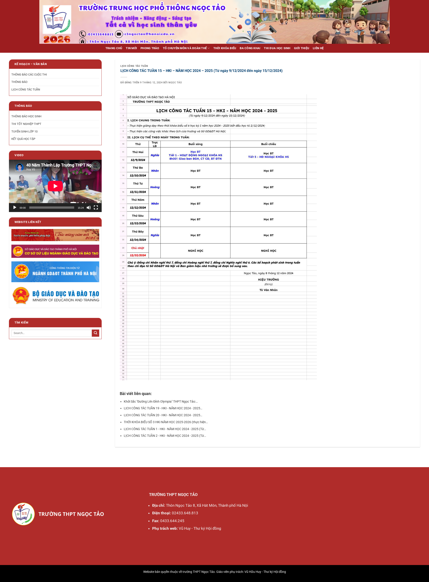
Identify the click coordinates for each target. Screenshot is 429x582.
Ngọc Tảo (175, 82)
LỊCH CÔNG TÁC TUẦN (25, 89)
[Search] (347, 22)
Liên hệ (318, 48)
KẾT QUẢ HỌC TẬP (23, 139)
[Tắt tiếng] (88, 207)
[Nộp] (95, 333)
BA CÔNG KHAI (250, 48)
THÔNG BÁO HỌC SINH (26, 116)
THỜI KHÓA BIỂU (224, 48)
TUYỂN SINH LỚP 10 (24, 131)
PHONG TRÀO (150, 48)
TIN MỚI (131, 48)
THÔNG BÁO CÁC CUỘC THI (29, 74)
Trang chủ (113, 48)
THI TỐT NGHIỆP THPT (26, 124)
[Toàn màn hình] (96, 207)
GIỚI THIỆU (301, 48)
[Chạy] (15, 207)
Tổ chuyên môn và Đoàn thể (185, 48)
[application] (55, 186)
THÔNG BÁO (19, 82)
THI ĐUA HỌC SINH (277, 48)
